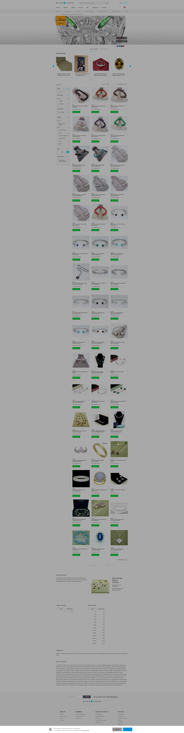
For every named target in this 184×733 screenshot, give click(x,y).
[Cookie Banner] (92, 729)
